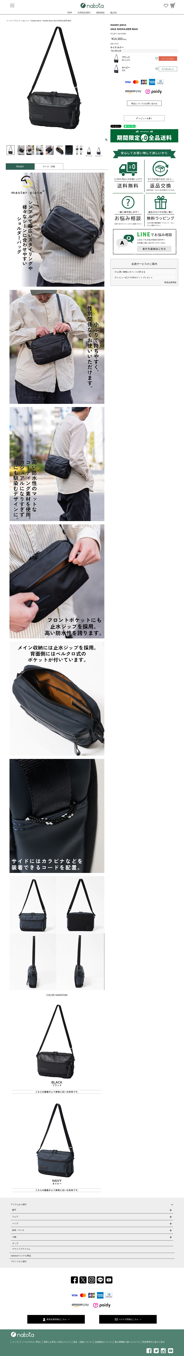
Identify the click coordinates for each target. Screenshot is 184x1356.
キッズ (15, 1243)
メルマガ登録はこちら (128, 1319)
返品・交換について (82, 1342)
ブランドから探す (19, 1261)
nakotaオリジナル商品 (21, 1255)
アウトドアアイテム (21, 1249)
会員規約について (103, 1342)
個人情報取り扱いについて (127, 1342)
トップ (9, 21)
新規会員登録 (170, 282)
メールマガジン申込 (31, 1342)
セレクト (25, 21)
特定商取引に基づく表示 (153, 1342)
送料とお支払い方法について (57, 1342)
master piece (36, 21)
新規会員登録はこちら (57, 1319)
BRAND (100, 12)
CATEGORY (84, 12)
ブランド (17, 21)
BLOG (113, 12)
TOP (69, 12)
